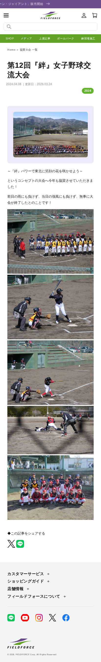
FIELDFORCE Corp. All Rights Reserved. (36, 654)
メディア (26, 38)
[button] (6, 15)
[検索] (9, 26)
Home (11, 49)
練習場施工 (88, 38)
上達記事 (44, 38)
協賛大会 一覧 (29, 49)
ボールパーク (65, 38)
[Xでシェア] (11, 546)
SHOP (10, 38)
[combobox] (50, 27)
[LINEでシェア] (20, 546)
